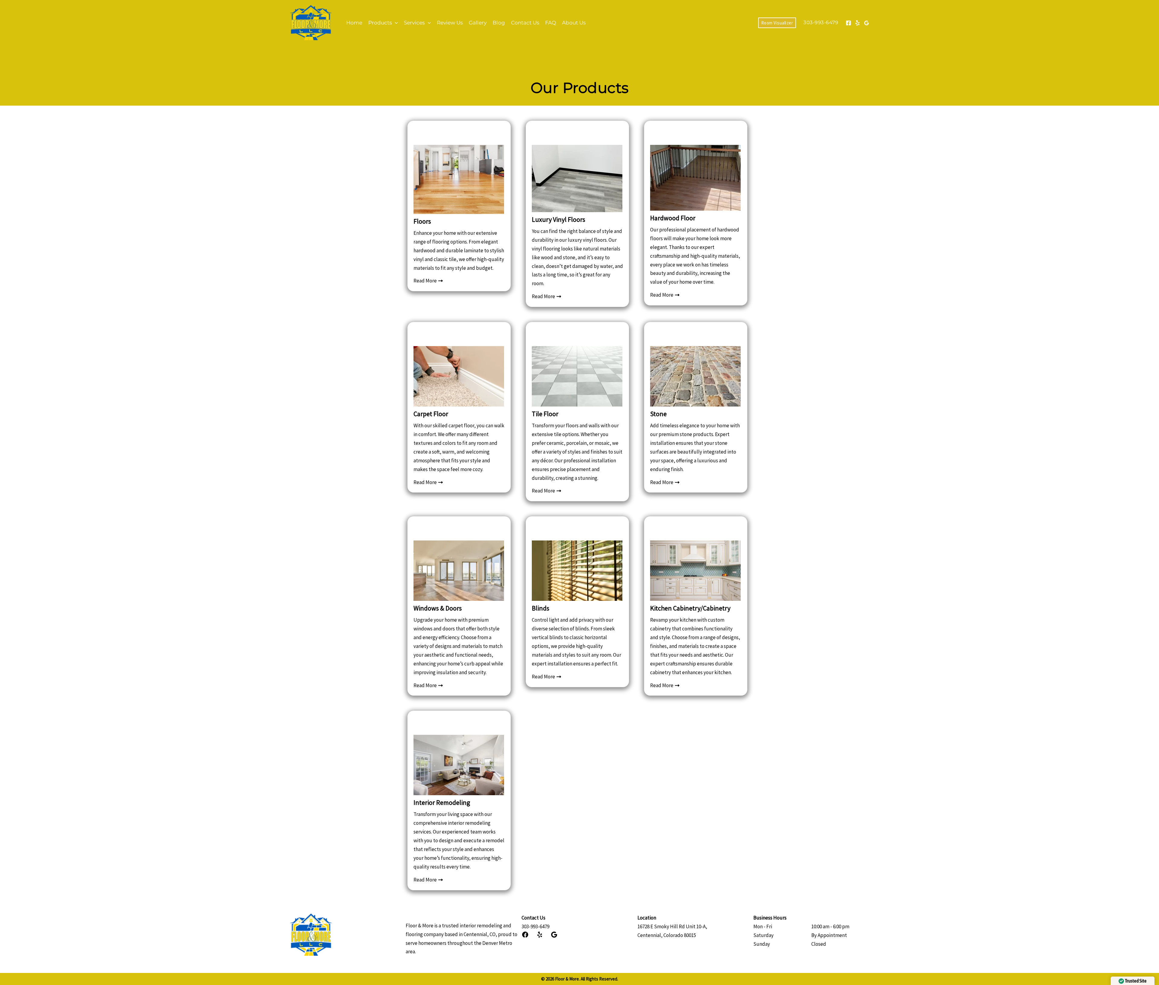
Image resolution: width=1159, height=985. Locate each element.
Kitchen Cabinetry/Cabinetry (690, 608)
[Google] (866, 23)
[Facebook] (848, 23)
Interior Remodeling (441, 802)
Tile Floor (545, 414)
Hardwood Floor (672, 218)
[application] (395, 22)
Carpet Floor (430, 414)
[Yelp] (857, 23)
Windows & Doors (437, 608)
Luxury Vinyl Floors (558, 219)
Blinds (540, 608)
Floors (422, 221)
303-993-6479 (535, 926)
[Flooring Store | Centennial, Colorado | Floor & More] (311, 22)
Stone (658, 414)
